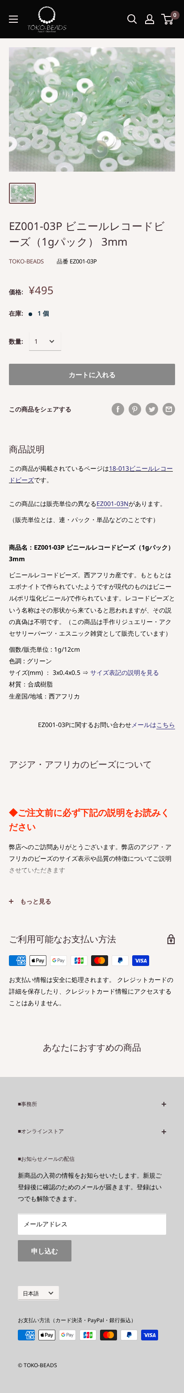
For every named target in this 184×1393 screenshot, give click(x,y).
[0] (167, 19)
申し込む (44, 1250)
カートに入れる (92, 374)
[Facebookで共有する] (118, 409)
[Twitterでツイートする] (152, 409)
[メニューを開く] (13, 19)
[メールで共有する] (169, 409)
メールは (153, 724)
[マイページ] (149, 19)
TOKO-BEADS (26, 261)
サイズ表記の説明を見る (124, 672)
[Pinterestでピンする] (135, 409)
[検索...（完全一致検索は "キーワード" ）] (132, 19)
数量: (16, 341)
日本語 (31, 1293)
